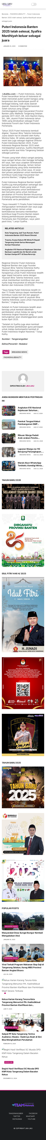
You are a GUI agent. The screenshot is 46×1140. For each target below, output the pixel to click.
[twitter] (9, 365)
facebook (33, 1113)
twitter (16, 1116)
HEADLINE (9, 1062)
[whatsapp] (14, 365)
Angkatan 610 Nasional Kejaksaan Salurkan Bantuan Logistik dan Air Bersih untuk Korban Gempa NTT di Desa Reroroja (23, 251)
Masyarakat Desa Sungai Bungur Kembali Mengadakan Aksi (22, 934)
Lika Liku (29, 1128)
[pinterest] (19, 365)
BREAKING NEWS (19, 352)
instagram (17, 1119)
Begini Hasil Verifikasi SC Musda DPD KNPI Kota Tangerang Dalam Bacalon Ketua (20, 1071)
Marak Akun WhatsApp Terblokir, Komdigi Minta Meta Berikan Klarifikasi (30, 464)
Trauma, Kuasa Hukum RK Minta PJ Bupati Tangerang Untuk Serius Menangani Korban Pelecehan (22, 242)
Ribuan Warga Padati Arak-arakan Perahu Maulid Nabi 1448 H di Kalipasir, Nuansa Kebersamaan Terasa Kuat (31, 436)
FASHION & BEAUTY (17, 14)
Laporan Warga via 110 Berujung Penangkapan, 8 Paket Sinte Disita (30, 450)
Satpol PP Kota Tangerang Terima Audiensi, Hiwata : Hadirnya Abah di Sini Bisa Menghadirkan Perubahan (22, 1037)
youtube (31, 1119)
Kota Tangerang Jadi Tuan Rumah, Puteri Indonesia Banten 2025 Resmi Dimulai (22, 234)
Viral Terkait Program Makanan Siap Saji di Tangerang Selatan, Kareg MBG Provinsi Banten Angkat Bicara (23, 967)
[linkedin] (23, 365)
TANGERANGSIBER (16, 1113)
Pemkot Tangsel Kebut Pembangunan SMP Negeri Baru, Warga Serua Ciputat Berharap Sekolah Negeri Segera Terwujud (30, 422)
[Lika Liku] (7, 5)
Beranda (5, 14)
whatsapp (30, 1116)
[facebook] (4, 365)
